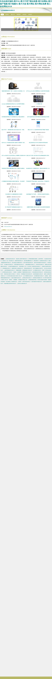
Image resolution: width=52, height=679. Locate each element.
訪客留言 (30, 14)
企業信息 (24, 14)
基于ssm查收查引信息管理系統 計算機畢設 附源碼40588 (14, 155)
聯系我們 (19, 14)
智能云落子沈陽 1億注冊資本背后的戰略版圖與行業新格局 (38, 155)
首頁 (2, 14)
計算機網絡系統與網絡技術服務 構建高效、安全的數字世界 (14, 181)
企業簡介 (7, 14)
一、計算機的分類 (38, 103)
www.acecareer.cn (8, 226)
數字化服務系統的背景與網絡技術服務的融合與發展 (38, 116)
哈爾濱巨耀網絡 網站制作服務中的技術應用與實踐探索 (38, 207)
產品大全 (13, 14)
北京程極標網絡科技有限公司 (8, 10)
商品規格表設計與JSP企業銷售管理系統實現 (38, 142)
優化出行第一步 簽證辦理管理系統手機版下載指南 (38, 129)
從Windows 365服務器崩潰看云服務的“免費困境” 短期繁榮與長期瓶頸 (16, 142)
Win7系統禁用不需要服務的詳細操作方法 (13, 207)
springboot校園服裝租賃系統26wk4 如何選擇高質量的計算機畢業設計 (16, 103)
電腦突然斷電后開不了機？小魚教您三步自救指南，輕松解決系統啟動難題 (17, 91)
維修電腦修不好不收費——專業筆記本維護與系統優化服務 (38, 194)
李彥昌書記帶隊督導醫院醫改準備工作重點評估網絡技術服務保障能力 (16, 168)
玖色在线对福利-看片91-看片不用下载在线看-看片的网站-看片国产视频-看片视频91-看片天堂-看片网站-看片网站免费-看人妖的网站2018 (26, 3)
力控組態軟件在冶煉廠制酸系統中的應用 (13, 194)
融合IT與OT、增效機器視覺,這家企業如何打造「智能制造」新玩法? (16, 129)
